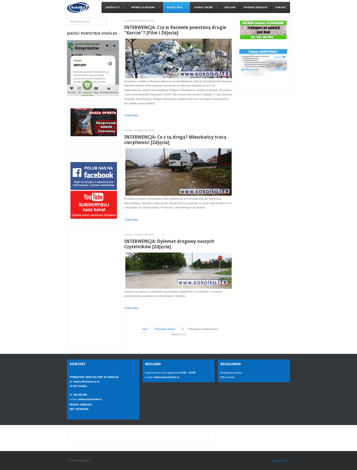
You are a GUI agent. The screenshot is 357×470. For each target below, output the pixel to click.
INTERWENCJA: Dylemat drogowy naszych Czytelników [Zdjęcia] (169, 244)
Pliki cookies (227, 377)
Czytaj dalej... (132, 115)
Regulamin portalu (231, 372)
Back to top (278, 460)
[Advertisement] (94, 289)
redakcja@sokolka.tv (90, 399)
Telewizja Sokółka (79, 460)
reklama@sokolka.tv (166, 377)
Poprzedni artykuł (165, 328)
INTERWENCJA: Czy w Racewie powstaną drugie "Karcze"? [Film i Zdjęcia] (175, 30)
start (145, 328)
